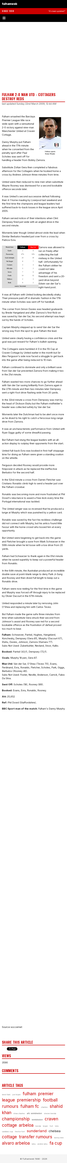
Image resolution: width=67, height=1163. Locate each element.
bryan (45, 1126)
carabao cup (7, 1131)
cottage (9, 1136)
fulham (29, 1093)
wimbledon (37, 1119)
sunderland (37, 1131)
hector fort (20, 1131)
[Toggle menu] (33, 18)
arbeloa (26, 1125)
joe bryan (16, 1094)
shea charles (19, 1113)
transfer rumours (35, 1136)
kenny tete (59, 1138)
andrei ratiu (42, 1144)
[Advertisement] (33, 57)
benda (38, 1126)
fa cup (55, 1143)
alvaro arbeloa (16, 1143)
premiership (29, 1099)
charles (44, 1107)
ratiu (34, 1144)
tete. (57, 1126)
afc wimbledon (34, 1113)
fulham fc (29, 1106)
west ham (6, 1094)
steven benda (50, 1113)
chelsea (54, 1131)
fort (51, 1126)
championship (16, 1118)
